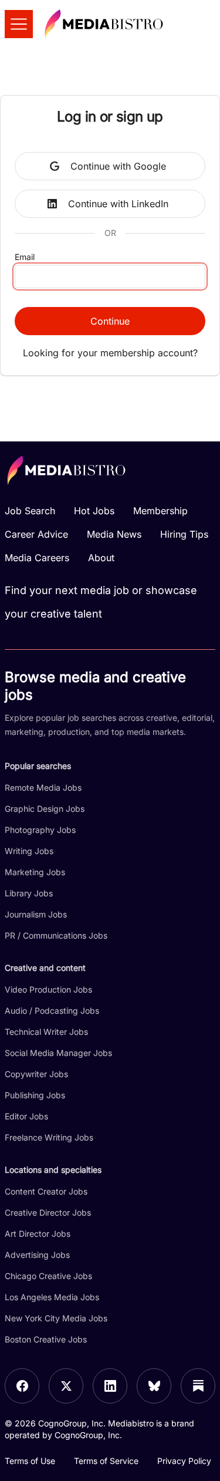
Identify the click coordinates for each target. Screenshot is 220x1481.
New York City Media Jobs (56, 1318)
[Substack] (198, 1386)
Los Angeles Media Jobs (52, 1297)
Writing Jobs (29, 851)
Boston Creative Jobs (46, 1339)
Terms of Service (106, 1461)
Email (25, 257)
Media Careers (37, 558)
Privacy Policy (184, 1461)
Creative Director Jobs (48, 1212)
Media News (114, 534)
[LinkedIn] (110, 1386)
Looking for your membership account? (110, 353)
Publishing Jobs (35, 1095)
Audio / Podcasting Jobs (52, 1011)
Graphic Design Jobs (44, 809)
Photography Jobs (40, 830)
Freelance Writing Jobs (49, 1137)
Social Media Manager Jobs (58, 1053)
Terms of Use (30, 1461)
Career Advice (36, 534)
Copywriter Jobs (36, 1074)
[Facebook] (22, 1386)
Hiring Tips (184, 534)
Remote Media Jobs (43, 787)
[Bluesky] (154, 1386)
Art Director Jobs (37, 1234)
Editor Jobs (26, 1116)
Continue (110, 321)
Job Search (30, 511)
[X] (66, 1386)
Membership (160, 511)
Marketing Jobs (35, 872)
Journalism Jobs (36, 914)
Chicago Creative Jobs (48, 1276)
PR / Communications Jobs (56, 935)
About (101, 558)
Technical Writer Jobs (46, 1032)
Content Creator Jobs (46, 1191)
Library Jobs (29, 893)
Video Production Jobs (48, 989)
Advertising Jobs (37, 1255)
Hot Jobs (94, 511)
